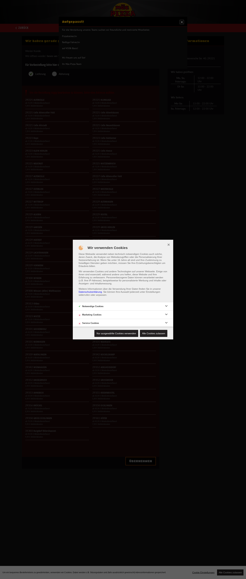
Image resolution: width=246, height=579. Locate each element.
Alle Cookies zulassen (153, 333)
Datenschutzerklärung (90, 292)
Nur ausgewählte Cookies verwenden (116, 333)
